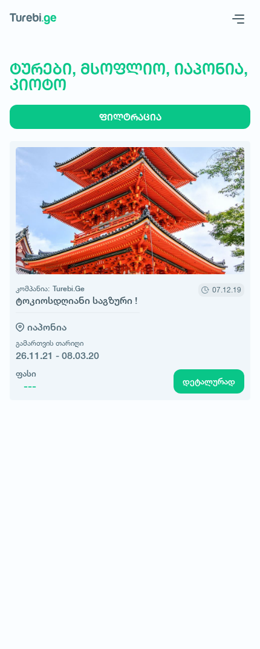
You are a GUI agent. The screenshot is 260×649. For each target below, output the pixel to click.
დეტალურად (209, 381)
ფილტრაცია (130, 117)
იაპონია (47, 327)
